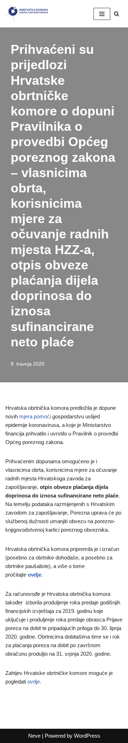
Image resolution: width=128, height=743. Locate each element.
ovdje (34, 575)
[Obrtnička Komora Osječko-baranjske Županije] (26, 13)
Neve (34, 736)
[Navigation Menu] (102, 14)
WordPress (87, 736)
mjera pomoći (35, 416)
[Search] (116, 13)
